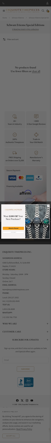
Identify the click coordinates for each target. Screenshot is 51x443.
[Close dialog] (48, 206)
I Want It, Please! (13, 228)
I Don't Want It (13, 232)
